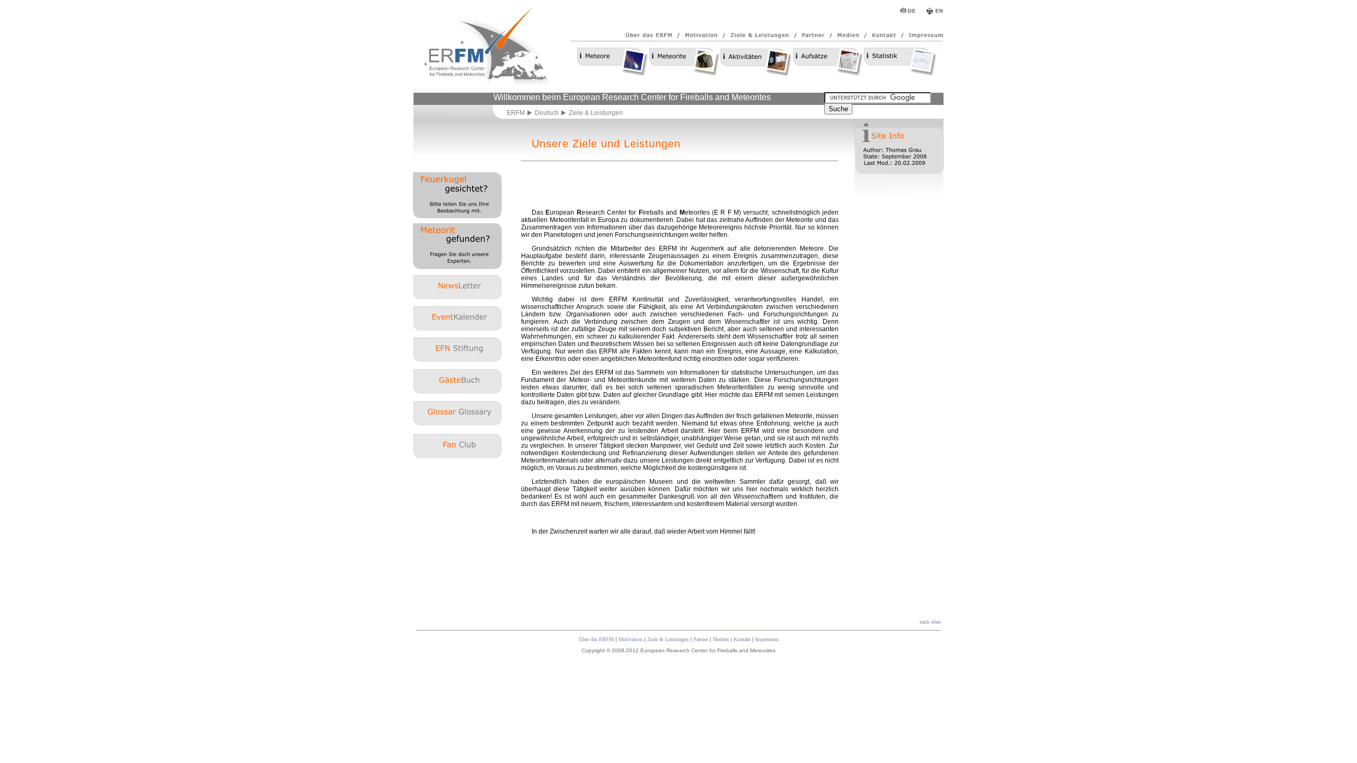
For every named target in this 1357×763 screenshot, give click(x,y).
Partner (700, 639)
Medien (721, 639)
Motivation (630, 639)
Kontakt (742, 639)
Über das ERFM (596, 639)
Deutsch (547, 113)
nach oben (930, 622)
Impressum (767, 639)
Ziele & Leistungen (668, 639)
